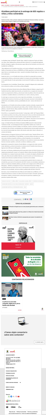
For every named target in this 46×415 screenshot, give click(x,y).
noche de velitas (6, 181)
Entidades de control (10, 373)
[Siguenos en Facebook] (9, 396)
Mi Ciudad (7, 5)
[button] (23, 199)
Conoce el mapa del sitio (11, 370)
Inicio (2, 5)
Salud (4, 298)
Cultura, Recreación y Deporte (17, 5)
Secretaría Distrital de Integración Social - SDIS (14, 187)
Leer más (19, 310)
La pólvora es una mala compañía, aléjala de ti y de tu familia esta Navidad (11, 303)
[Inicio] (4, 2)
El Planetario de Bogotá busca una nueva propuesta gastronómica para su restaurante (26, 206)
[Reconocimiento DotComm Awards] (13, 407)
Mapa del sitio (12, 411)
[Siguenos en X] (14, 396)
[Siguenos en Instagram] (16, 396)
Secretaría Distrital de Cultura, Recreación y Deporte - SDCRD (17, 184)
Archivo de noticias (10, 375)
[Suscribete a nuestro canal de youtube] (18, 396)
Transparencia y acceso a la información (12, 378)
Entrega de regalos (38, 181)
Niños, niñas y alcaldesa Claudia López (21, 181)
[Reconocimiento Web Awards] (20, 407)
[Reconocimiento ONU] (7, 407)
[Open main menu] (19, 2)
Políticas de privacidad (21, 411)
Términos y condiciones (32, 411)
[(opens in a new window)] (29, 199)
